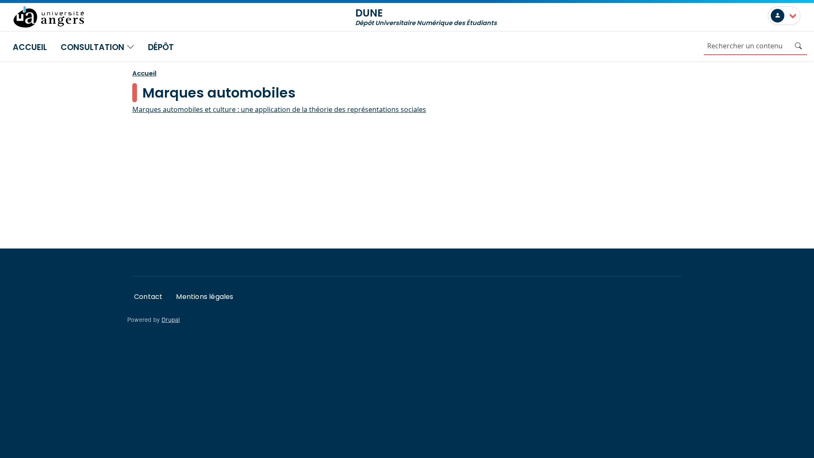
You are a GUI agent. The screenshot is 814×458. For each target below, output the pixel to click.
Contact (148, 297)
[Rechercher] (798, 46)
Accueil (30, 47)
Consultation (93, 47)
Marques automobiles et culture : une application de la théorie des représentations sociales (279, 109)
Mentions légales (204, 297)
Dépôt (161, 47)
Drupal (171, 319)
